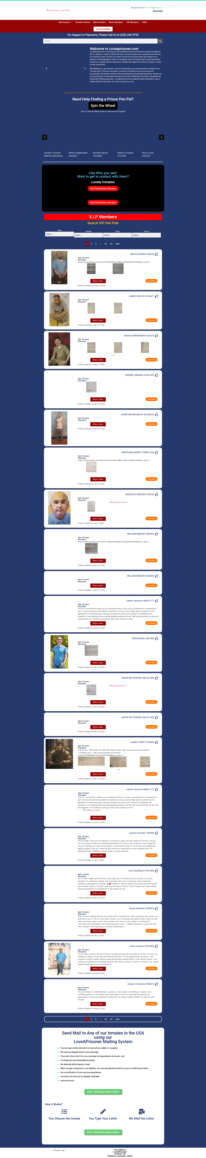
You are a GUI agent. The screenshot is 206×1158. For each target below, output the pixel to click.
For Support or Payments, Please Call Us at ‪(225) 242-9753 (103, 34)
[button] (46, 68)
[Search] (160, 41)
